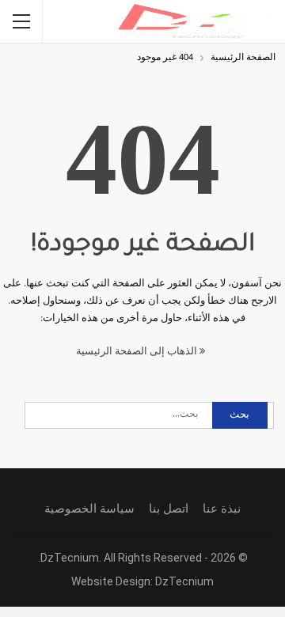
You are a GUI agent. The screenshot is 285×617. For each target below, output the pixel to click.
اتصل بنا (168, 509)
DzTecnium (184, 581)
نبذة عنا (222, 509)
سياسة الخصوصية (89, 509)
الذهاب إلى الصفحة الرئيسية (138, 351)
